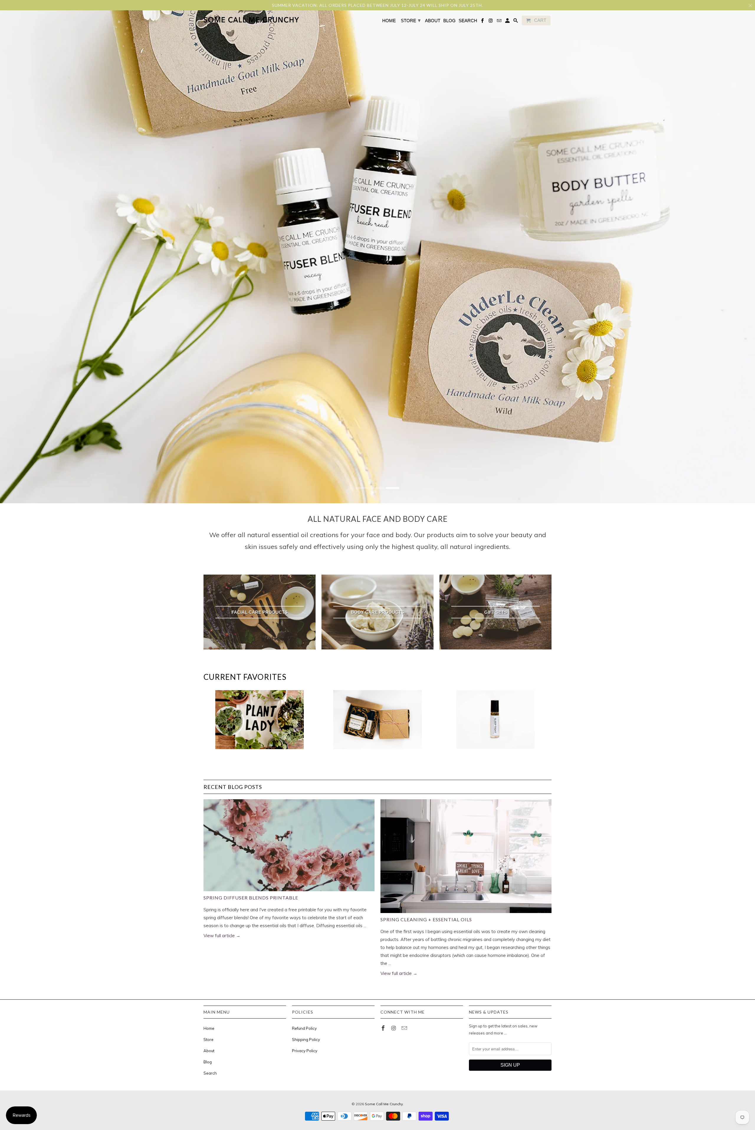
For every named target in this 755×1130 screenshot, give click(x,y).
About (208, 1050)
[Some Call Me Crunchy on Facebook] (383, 1028)
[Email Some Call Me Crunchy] (405, 1028)
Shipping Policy (306, 1039)
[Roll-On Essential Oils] (495, 722)
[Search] (516, 21)
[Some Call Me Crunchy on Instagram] (394, 1028)
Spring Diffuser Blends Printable (250, 897)
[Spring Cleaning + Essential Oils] (466, 856)
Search (210, 1073)
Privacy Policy (304, 1050)
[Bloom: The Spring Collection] (259, 722)
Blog (207, 1062)
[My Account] (508, 21)
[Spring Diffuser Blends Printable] (289, 845)
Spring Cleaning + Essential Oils (426, 919)
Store (208, 1039)
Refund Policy (304, 1028)
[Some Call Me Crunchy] (227, 20)
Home (208, 1028)
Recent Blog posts (232, 787)
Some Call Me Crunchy (384, 1104)
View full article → (221, 935)
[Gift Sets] (377, 722)
